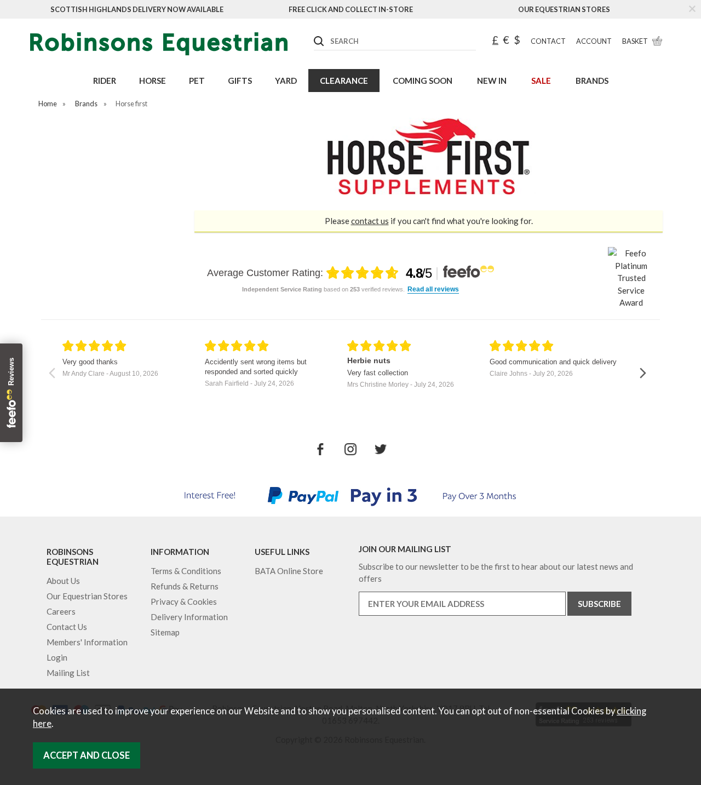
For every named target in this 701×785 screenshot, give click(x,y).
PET (197, 80)
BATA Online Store (289, 571)
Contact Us (67, 627)
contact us (370, 221)
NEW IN (492, 80)
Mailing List (68, 673)
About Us (63, 581)
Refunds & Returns (185, 586)
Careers (61, 611)
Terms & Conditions (186, 571)
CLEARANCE (344, 80)
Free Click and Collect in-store (351, 9)
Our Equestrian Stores (564, 9)
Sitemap (165, 632)
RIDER (104, 80)
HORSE (152, 80)
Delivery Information (189, 617)
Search (314, 32)
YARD (286, 80)
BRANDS (592, 80)
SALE (541, 80)
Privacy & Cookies (184, 601)
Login (57, 657)
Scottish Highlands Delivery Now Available (136, 9)
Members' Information (87, 642)
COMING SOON (422, 80)
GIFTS (240, 80)
